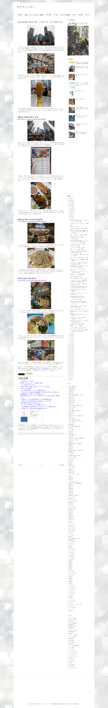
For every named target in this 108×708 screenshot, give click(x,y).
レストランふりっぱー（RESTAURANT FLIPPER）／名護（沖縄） (79, 330)
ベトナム (71, 497)
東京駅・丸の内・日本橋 (74, 415)
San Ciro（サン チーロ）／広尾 (77, 269)
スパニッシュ (72, 655)
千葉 (70, 464)
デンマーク (71, 542)
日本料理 (71, 631)
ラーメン (71, 636)
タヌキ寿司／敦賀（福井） (76, 276)
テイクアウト (72, 668)
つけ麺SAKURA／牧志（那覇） (77, 324)
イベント (71, 650)
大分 (70, 521)
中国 (70, 564)
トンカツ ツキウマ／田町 (75, 299)
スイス (70, 505)
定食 (70, 638)
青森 (70, 562)
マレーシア (71, 457)
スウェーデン (72, 573)
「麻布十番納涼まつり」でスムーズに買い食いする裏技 (82, 109)
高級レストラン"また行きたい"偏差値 (34, 15)
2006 (70, 377)
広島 (70, 493)
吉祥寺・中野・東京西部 (74, 483)
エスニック (71, 630)
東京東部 (71, 540)
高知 (70, 547)
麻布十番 (71, 388)
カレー (70, 642)
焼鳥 (70, 643)
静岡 (70, 462)
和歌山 (70, 509)
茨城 (70, 581)
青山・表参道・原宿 (73, 410)
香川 (70, 498)
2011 (70, 367)
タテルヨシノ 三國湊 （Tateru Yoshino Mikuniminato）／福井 (78, 252)
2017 (70, 356)
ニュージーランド (73, 474)
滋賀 (70, 504)
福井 (70, 476)
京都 (70, 391)
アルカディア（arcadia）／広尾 (77, 309)
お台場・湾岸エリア (73, 455)
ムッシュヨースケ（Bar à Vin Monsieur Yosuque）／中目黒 (79, 263)
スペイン (71, 467)
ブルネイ (71, 519)
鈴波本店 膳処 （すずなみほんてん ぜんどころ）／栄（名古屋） (79, 266)
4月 (71, 335)
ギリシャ (71, 587)
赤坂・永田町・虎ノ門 (74, 421)
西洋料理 (71, 626)
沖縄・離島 (71, 434)
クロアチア (71, 548)
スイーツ (71, 654)
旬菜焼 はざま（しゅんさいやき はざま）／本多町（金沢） (78, 306)
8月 (71, 214)
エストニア (71, 585)
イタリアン (71, 619)
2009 (70, 371)
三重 (70, 526)
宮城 (70, 566)
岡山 (70, 569)
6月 (71, 218)
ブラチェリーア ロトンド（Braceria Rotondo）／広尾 (78, 284)
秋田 (70, 517)
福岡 (70, 447)
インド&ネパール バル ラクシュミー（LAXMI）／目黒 (78, 272)
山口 (70, 576)
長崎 (70, 469)
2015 (70, 359)
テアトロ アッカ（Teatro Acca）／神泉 (79, 257)
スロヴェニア (72, 588)
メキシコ (71, 554)
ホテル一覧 (48, 15)
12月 (71, 206)
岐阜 (70, 514)
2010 (70, 369)
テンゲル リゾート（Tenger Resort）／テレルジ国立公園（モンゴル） (82, 84)
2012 (70, 365)
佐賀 (70, 545)
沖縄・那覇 (71, 386)
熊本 (70, 486)
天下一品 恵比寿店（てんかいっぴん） (78, 278)
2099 (70, 198)
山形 (70, 567)
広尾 (70, 417)
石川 (70, 403)
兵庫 (70, 490)
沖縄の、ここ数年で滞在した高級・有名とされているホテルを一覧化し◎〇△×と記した (79, 232)
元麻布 (70, 516)
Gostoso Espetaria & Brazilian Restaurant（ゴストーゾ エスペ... (78, 297)
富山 (70, 448)
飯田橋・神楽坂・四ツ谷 (74, 450)
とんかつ (71, 661)
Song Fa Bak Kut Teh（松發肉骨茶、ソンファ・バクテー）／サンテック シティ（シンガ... (79, 303)
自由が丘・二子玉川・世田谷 (75, 438)
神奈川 (70, 402)
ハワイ (70, 429)
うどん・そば (72, 635)
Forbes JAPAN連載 (65, 15)
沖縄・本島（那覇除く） (74, 395)
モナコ (70, 606)
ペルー (70, 550)
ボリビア (71, 552)
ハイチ (70, 602)
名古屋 (70, 400)
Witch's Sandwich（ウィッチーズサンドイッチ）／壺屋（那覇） (79, 221)
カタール (71, 571)
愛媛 (70, 485)
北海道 (70, 412)
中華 (70, 628)
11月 (71, 208)
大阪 (70, 396)
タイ (70, 453)
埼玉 (70, 561)
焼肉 (70, 640)
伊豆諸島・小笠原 (73, 495)
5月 (71, 333)
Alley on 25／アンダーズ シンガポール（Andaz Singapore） (79, 321)
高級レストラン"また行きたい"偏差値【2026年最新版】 (82, 63)
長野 (70, 478)
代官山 (70, 471)
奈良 (70, 512)
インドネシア (72, 500)
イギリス (71, 524)
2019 (70, 352)
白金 (70, 408)
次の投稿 (20, 465)
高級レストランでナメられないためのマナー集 (82, 116)
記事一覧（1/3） (79, 91)
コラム (70, 647)
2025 (70, 202)
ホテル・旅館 (72, 623)
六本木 (70, 398)
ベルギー (71, 593)
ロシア (70, 609)
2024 (70, 204)
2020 (70, 350)
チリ (70, 533)
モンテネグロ (72, 607)
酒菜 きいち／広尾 (74, 226)
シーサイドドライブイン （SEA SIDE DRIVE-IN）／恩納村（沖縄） (78, 281)
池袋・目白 (71, 530)
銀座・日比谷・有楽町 (74, 405)
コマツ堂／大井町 (74, 238)
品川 (70, 431)
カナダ (70, 531)
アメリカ (71, 422)
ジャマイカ (71, 600)
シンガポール (72, 481)
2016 (70, 358)
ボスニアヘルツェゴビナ (74, 604)
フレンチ (71, 617)
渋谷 (70, 428)
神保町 (70, 488)
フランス (71, 407)
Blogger (76, 704)
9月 (71, 212)
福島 (70, 597)
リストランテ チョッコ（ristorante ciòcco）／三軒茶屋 (78, 244)
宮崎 (70, 491)
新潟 (70, 460)
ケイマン (71, 599)
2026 (70, 200)
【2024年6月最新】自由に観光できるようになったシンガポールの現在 (79, 287)
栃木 (70, 523)
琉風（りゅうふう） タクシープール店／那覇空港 (82, 133)
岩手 (70, 611)
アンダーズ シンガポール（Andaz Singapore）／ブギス (77, 318)
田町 (70, 445)
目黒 (70, 393)
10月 (71, 210)
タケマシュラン (26, 7)
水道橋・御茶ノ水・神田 (74, 443)
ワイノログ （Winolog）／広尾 (77, 247)
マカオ (70, 595)
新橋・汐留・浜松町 (73, 426)
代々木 (70, 459)
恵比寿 (70, 389)
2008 (70, 373)
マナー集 (55, 15)
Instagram (80, 14)
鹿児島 (70, 472)
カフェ (70, 649)
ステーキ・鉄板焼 (73, 645)
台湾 (70, 436)
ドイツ (70, 535)
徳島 (70, 510)
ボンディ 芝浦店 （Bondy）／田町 (78, 328)
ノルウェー (71, 592)
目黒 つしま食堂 (79, 99)
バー (70, 659)
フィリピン (71, 507)
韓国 (70, 479)
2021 (70, 348)
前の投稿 (61, 465)
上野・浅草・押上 (73, 419)
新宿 (70, 414)
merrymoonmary (62, 704)
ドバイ (70, 543)
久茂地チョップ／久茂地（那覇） (77, 274)
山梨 (70, 578)
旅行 (70, 621)
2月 (71, 339)
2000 (70, 379)
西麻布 (70, 452)
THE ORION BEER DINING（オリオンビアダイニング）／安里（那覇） (79, 241)
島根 (70, 536)
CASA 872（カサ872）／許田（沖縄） (79, 228)
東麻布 (70, 433)
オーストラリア (72, 440)
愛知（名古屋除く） (73, 538)
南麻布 (70, 502)
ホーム (40, 465)
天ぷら (70, 666)
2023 (70, 344)
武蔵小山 (71, 466)
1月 (71, 341)
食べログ (87, 15)
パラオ (70, 559)
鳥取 (70, 583)
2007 (70, 375)
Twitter (74, 14)
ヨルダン (71, 574)
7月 (71, 216)
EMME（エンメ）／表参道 (76, 325)
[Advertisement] (41, 450)
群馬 (70, 580)
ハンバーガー (72, 652)
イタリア (71, 557)
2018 (70, 354)
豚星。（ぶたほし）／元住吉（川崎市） (79, 234)
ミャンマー (71, 528)
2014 (70, 361)
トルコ (70, 590)
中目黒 (70, 424)
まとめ (70, 657)
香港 (70, 441)
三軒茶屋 (71, 555)
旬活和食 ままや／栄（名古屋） (77, 236)
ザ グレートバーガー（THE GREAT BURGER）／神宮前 (82, 67)
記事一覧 (20, 15)
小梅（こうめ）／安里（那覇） (77, 249)
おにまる (71, 664)
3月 (71, 337)
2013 (70, 363)
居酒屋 (70, 624)
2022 (70, 346)
